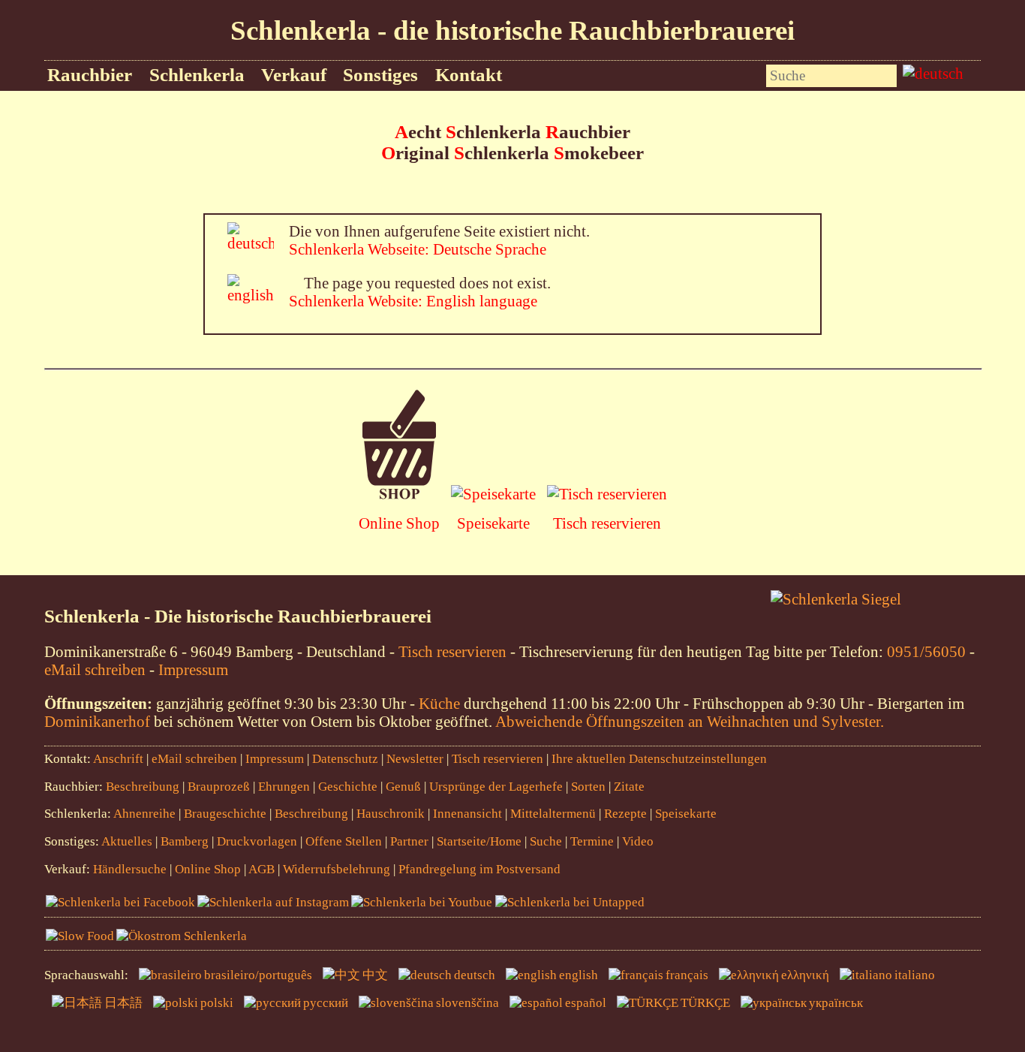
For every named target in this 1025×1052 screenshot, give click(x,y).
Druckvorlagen (257, 841)
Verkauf (293, 75)
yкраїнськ (836, 1003)
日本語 (123, 1003)
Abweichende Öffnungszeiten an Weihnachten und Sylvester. (689, 721)
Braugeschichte (225, 813)
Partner (409, 841)
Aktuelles (126, 841)
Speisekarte (493, 523)
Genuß (403, 786)
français (687, 975)
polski (216, 1003)
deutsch (474, 975)
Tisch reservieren (607, 523)
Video (638, 841)
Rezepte (625, 813)
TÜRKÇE (705, 1003)
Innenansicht (467, 813)
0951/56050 (926, 651)
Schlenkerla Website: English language (413, 300)
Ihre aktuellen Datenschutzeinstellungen (659, 759)
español (585, 1003)
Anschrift (118, 759)
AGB (261, 869)
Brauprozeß (219, 786)
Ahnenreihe (144, 813)
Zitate (629, 786)
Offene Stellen (343, 841)
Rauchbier (89, 75)
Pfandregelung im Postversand (479, 869)
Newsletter (414, 759)
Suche (546, 841)
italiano (914, 975)
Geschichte (347, 786)
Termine (592, 841)
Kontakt (468, 75)
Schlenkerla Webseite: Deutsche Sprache (417, 249)
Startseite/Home (479, 841)
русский (325, 1003)
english (578, 975)
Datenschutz (345, 759)
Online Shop (399, 523)
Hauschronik (392, 813)
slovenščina (467, 1003)
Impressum (193, 669)
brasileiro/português (258, 975)
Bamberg (185, 841)
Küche (439, 703)
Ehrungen (284, 786)
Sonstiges (380, 75)
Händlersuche (130, 869)
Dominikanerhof (97, 721)
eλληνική (805, 975)
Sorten (588, 786)
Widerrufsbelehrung (336, 869)
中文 (375, 975)
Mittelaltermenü (553, 813)
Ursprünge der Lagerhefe (496, 786)
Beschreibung (142, 786)
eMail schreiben (95, 669)
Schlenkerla (197, 75)
